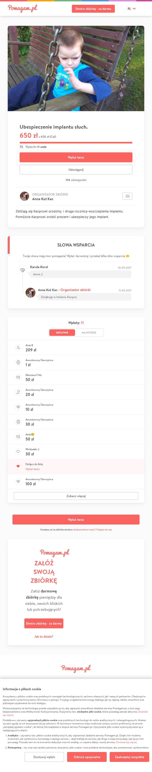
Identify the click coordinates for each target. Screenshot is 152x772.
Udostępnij (76, 169)
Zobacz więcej (76, 496)
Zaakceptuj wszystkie (129, 757)
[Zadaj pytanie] (127, 196)
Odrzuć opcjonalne (87, 757)
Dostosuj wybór (44, 757)
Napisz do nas (104, 529)
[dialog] (76, 725)
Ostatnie (62, 332)
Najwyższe (89, 332)
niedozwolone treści (84, 529)
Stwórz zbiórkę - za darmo (93, 9)
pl (129, 9)
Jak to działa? (43, 636)
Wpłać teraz (76, 157)
